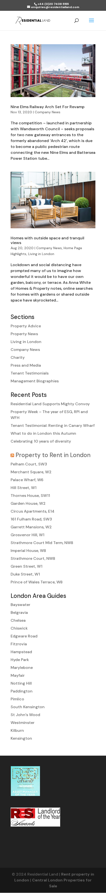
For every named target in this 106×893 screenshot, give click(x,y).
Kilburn (17, 730)
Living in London (41, 254)
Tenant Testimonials (30, 373)
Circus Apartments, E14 (32, 511)
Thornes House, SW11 (30, 495)
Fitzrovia (19, 644)
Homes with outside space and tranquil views (47, 240)
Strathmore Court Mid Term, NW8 (42, 542)
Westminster (23, 722)
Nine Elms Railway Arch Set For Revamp (48, 106)
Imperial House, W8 (28, 550)
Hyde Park (20, 659)
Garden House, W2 (28, 503)
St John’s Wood (25, 714)
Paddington (22, 691)
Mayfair (18, 675)
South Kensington (28, 706)
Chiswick (19, 628)
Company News (47, 112)
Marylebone (22, 667)
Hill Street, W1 (23, 487)
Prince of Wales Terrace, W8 (37, 582)
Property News (24, 333)
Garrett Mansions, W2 (31, 527)
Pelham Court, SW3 (29, 464)
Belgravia (19, 612)
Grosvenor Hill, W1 (27, 534)
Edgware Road (24, 636)
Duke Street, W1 (25, 574)
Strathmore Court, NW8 (33, 558)
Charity (18, 357)
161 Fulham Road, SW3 (31, 519)
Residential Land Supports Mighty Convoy (50, 403)
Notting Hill (21, 683)
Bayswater (20, 604)
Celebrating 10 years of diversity (41, 441)
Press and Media (26, 365)
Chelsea (18, 620)
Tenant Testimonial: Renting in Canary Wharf (53, 425)
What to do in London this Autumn (43, 433)
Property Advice (26, 326)
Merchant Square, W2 (31, 472)
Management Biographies (35, 381)
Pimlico (17, 699)
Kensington (21, 738)
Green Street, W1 (26, 566)
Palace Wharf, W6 (27, 479)
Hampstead (21, 651)
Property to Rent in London (53, 455)
